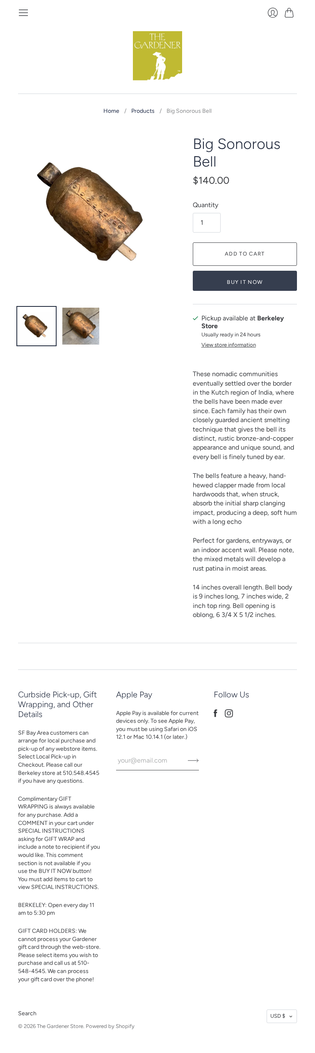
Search (27, 1013)
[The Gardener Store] (157, 55)
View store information (228, 345)
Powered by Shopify (110, 1026)
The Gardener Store (60, 1026)
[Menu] (23, 12)
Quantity (205, 205)
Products (143, 110)
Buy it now (244, 282)
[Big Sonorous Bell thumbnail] (36, 326)
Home (111, 110)
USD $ (277, 1016)
